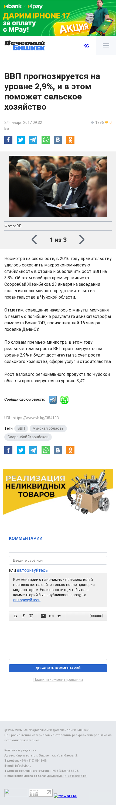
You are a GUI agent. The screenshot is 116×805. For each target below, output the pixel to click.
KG (86, 46)
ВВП (21, 428)
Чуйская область (48, 428)
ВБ (6, 128)
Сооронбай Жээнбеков (28, 437)
